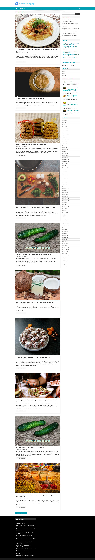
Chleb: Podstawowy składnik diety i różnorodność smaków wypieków (33, 357)
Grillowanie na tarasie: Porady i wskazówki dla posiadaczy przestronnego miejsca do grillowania (70, 89)
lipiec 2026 (65, 122)
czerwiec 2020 (66, 255)
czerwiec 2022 (66, 206)
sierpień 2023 (65, 182)
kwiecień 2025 (65, 149)
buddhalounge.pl (25, 52)
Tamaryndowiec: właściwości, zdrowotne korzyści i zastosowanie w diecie (70, 32)
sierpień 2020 (65, 251)
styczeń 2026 (65, 132)
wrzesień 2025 (66, 139)
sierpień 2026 (65, 120)
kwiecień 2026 (65, 128)
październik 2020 (66, 247)
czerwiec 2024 (66, 167)
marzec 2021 (65, 237)
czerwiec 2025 (66, 145)
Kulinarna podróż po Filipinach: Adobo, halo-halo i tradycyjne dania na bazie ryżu (36, 400)
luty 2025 (65, 151)
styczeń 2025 (65, 153)
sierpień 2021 (65, 227)
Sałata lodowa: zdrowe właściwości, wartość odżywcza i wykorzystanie (71, 29)
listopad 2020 (65, 245)
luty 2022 (65, 214)
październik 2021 (66, 223)
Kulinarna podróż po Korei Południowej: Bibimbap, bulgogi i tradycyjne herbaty (36, 207)
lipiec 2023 (65, 184)
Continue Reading (22, 61)
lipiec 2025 (65, 143)
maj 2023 (65, 186)
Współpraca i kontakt (22, 8)
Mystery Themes (25, 558)
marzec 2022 (65, 212)
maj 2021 (65, 233)
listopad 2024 (65, 157)
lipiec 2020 (65, 253)
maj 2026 (65, 126)
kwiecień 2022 (65, 210)
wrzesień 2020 (66, 249)
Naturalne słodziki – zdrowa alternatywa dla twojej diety (26, 555)
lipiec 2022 (65, 204)
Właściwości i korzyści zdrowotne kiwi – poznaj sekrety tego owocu (70, 36)
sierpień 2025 (65, 141)
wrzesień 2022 (66, 200)
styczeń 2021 (65, 241)
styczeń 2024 (65, 173)
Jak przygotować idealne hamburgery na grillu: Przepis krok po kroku (33, 254)
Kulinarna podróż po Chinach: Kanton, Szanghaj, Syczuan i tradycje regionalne (70, 97)
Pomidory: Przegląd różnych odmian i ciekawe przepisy (30, 447)
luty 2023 (65, 190)
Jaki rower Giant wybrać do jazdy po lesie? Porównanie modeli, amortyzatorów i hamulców (70, 25)
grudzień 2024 (66, 155)
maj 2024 (65, 169)
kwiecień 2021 (65, 235)
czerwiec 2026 (66, 124)
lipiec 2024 (65, 165)
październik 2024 (66, 159)
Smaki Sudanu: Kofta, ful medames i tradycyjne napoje (30, 98)
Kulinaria (64, 75)
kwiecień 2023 (65, 188)
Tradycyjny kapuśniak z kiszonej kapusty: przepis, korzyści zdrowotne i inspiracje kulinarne (70, 48)
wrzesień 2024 (66, 161)
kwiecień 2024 (65, 171)
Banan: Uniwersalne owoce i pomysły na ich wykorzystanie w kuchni (70, 104)
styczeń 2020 (65, 266)
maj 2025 (65, 147)
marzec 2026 (65, 130)
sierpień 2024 (65, 163)
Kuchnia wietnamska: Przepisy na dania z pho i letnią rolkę (31, 144)
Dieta (64, 71)
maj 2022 (65, 208)
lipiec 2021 (65, 229)
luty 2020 (65, 264)
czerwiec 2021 (66, 231)
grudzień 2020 (66, 243)
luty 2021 (65, 239)
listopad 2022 (65, 196)
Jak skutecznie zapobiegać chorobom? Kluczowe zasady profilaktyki (70, 21)
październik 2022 (66, 198)
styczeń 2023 (65, 192)
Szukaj (63, 11)
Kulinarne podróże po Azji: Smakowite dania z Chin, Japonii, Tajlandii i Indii (35, 302)
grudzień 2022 (66, 194)
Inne (64, 73)
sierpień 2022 (65, 202)
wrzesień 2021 (66, 225)
